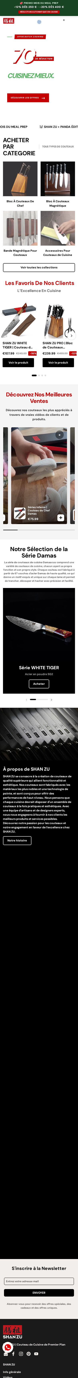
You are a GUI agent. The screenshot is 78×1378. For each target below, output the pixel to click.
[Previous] (6, 335)
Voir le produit (18, 362)
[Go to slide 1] (34, 375)
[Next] (71, 335)
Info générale (12, 1372)
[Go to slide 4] (45, 375)
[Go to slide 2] (39, 375)
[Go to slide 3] (42, 375)
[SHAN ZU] (8, 22)
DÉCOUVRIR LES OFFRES (28, 97)
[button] (47, 22)
